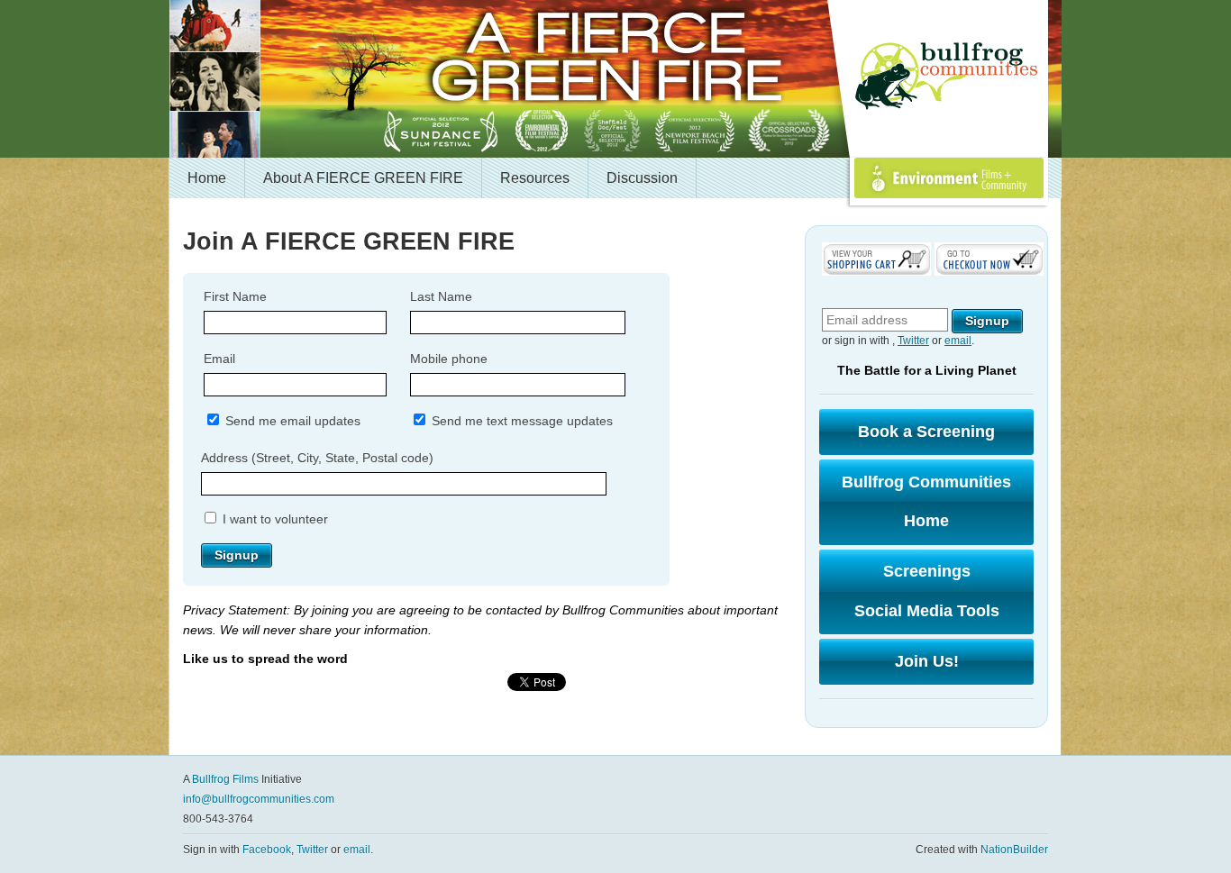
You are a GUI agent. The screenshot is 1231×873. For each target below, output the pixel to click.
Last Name (441, 296)
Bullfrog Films (225, 779)
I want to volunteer (273, 519)
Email (219, 358)
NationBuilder (1014, 849)
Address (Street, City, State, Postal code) (317, 457)
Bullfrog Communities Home (926, 502)
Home (206, 178)
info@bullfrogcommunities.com (258, 799)
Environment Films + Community (929, 197)
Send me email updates (291, 421)
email (957, 340)
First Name (235, 296)
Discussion (642, 178)
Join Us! (927, 661)
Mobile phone (449, 358)
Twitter (913, 340)
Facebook (266, 849)
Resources (535, 178)
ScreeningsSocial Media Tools (926, 591)
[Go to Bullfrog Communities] (949, 77)
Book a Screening (926, 432)
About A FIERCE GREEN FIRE (363, 178)
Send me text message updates (520, 421)
